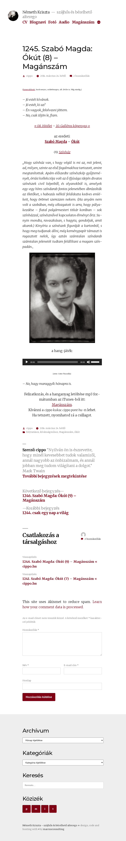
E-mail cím (71, 665)
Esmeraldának (29, 90)
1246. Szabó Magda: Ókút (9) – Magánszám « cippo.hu (59, 564)
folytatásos (32, 432)
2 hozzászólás (81, 75)
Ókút (75, 141)
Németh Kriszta (36, 12)
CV (24, 22)
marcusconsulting (53, 829)
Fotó (52, 22)
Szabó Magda (56, 141)
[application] (62, 362)
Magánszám (83, 22)
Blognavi (38, 22)
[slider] (95, 362)
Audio (64, 22)
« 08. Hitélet (43, 126)
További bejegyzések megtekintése (54, 476)
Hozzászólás (30, 629)
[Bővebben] (99, 22)
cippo (29, 75)
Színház (64, 152)
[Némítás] (88, 362)
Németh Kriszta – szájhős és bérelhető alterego (49, 825)
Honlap (26, 680)
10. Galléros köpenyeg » (72, 126)
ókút (77, 432)
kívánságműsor (49, 432)
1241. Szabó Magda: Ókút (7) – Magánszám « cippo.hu (59, 581)
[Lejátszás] (26, 362)
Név (25, 665)
